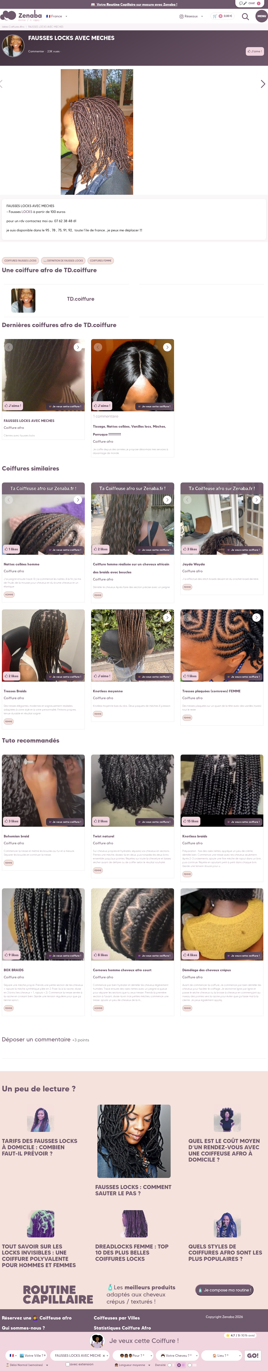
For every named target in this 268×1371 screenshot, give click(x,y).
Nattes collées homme (21, 564)
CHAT (249, 3)
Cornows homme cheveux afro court (122, 970)
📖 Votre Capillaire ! (134, 4)
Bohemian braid (16, 836)
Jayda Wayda (193, 564)
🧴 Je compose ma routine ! (224, 1289)
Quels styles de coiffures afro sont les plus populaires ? (225, 1252)
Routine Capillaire (58, 1294)
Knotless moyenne (108, 691)
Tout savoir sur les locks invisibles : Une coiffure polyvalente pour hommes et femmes (39, 1256)
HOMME (9, 594)
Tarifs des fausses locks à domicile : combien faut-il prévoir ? (39, 1147)
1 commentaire (105, 416)
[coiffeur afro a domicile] (97, 1341)
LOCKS (27, 212)
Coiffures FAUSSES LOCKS (20, 260)
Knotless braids (194, 836)
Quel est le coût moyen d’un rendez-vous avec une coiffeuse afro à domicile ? (224, 1150)
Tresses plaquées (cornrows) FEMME (211, 691)
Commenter (36, 51)
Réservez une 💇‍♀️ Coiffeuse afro (37, 1318)
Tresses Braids (15, 691)
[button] (261, 84)
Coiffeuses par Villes (117, 1318)
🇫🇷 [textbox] (12, 1355)
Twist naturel (103, 836)
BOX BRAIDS (14, 970)
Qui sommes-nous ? (23, 1328)
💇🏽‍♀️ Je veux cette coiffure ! (65, 406)
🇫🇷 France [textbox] (54, 16)
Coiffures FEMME (100, 260)
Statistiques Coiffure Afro (122, 1328)
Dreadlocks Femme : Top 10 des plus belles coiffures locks (132, 1252)
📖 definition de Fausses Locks (63, 260)
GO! (253, 1355)
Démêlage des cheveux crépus (206, 970)
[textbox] (32, 1355)
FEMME (97, 595)
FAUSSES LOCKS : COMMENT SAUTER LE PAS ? (133, 1190)
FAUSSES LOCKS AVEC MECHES (29, 421)
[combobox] (11, 1355)
